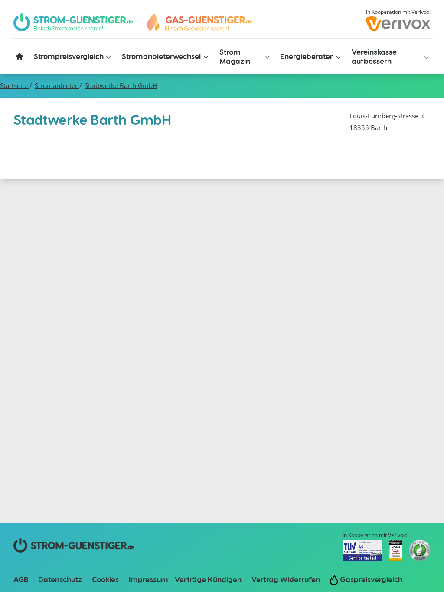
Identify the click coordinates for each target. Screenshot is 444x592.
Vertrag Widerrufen (285, 579)
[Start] (199, 22)
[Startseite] (19, 56)
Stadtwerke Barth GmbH (121, 85)
